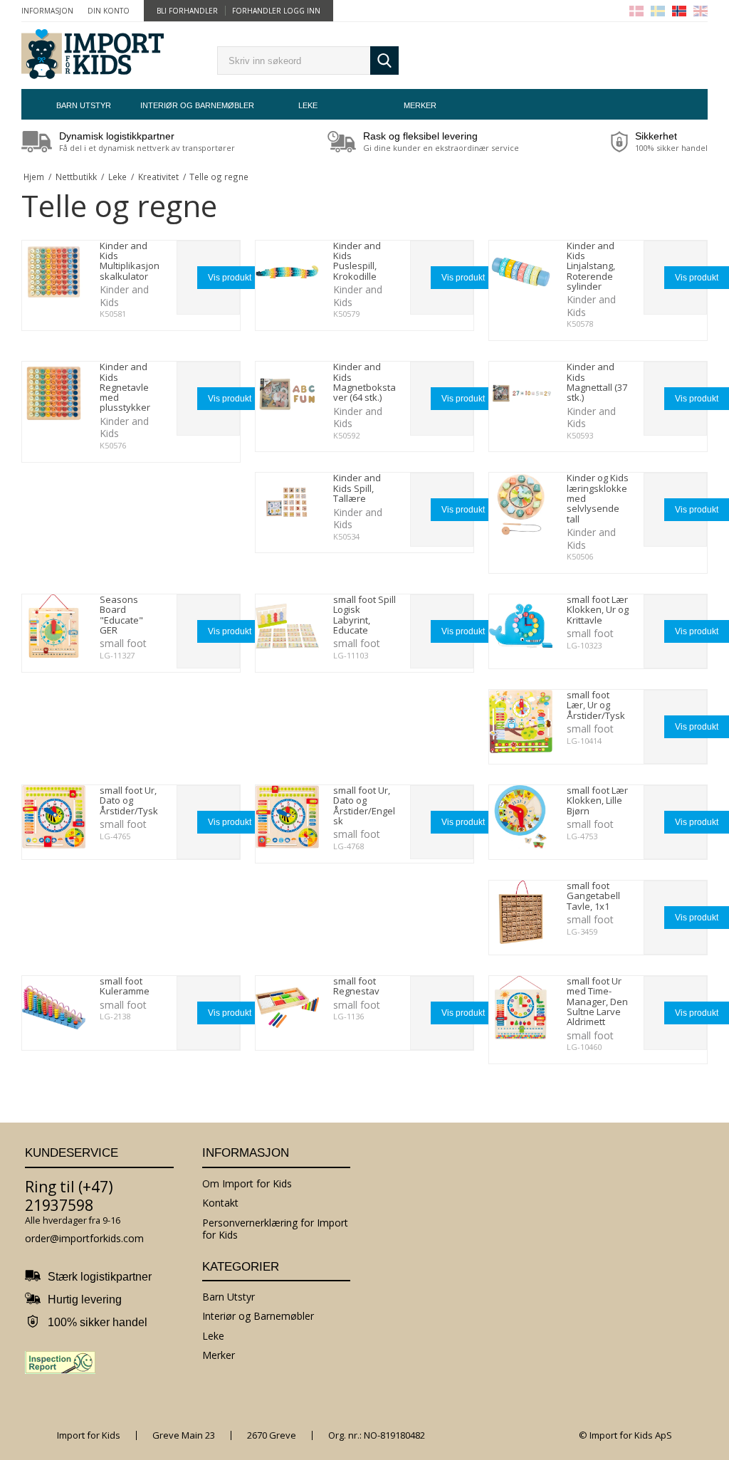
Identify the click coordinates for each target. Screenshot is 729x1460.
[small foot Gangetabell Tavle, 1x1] (520, 912)
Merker (420, 105)
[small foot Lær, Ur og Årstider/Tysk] (520, 721)
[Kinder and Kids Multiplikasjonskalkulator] (53, 272)
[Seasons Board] (53, 626)
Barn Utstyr (83, 105)
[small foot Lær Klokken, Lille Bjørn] (520, 817)
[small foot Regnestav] (287, 1007)
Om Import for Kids (247, 1183)
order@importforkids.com (84, 1238)
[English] (700, 11)
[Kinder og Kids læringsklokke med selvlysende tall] (520, 504)
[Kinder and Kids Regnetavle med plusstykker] (53, 393)
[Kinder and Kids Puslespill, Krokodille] (287, 272)
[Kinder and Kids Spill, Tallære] (287, 504)
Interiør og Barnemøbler (195, 105)
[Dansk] (636, 11)
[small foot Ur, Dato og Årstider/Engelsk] (287, 817)
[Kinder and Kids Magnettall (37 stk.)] (520, 393)
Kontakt (220, 1202)
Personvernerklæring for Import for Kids (275, 1229)
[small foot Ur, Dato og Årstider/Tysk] (53, 817)
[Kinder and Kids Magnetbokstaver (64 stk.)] (287, 393)
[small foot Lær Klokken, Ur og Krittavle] (520, 626)
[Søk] (384, 60)
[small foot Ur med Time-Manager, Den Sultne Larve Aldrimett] (520, 1007)
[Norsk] (679, 11)
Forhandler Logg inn (276, 11)
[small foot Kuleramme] (53, 1007)
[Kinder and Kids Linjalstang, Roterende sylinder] (520, 272)
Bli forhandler (187, 11)
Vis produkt (229, 278)
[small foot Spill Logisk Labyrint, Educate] (287, 626)
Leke (308, 105)
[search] (293, 60)
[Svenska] (658, 11)
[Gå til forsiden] (92, 55)
